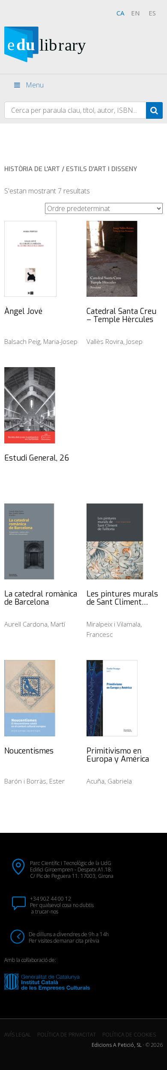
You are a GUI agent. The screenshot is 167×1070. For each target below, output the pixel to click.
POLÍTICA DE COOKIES (129, 1034)
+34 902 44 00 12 (50, 898)
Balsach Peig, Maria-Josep (41, 341)
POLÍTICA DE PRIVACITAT (66, 1034)
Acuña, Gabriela (109, 781)
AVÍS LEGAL (17, 1034)
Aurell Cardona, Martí (34, 624)
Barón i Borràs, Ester (34, 781)
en (135, 13)
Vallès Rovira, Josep (114, 341)
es (152, 13)
